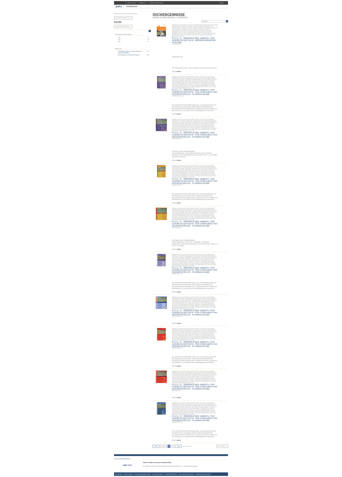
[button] (223, 3)
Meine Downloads (156, 3)
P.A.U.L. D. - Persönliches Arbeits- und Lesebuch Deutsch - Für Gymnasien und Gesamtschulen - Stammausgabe (194, 92)
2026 (133, 37)
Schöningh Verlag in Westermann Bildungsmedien (133, 52)
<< (154, 446)
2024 (133, 41)
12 (165, 446)
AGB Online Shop (157, 474)
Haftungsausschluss (186, 474)
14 (172, 446)
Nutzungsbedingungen (143, 474)
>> (180, 446)
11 (161, 446)
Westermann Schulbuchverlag (133, 55)
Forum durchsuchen (122, 17)
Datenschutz (128, 474)
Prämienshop (131, 6)
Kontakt (142, 3)
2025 (133, 39)
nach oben (221, 446)
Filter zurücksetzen (122, 26)
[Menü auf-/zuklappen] (150, 31)
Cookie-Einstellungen (203, 474)
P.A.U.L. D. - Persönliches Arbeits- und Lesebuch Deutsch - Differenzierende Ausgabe (194, 40)
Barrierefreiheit (171, 474)
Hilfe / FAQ (131, 3)
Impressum (118, 474)
